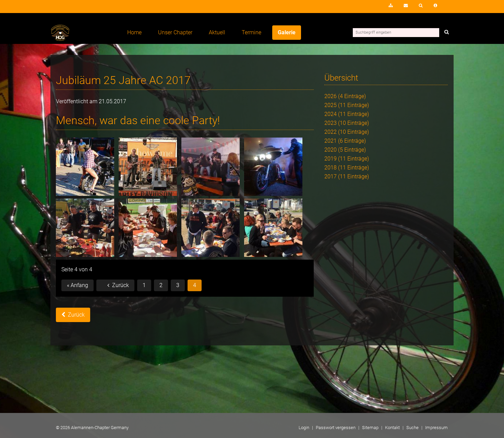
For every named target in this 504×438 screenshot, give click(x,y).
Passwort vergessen (336, 427)
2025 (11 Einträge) (346, 105)
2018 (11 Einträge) (346, 167)
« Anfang (77, 285)
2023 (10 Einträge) (346, 123)
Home (134, 32)
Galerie (287, 32)
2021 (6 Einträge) (345, 141)
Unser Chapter (175, 32)
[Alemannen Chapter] (60, 39)
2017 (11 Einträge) (346, 176)
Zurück (120, 285)
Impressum (435, 5)
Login (371, 7)
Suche (420, 5)
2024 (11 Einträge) (346, 114)
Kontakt (405, 5)
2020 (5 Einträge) (345, 149)
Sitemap (390, 5)
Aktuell (217, 32)
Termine (251, 32)
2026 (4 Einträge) (345, 96)
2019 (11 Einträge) (346, 158)
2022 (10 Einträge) (346, 132)
